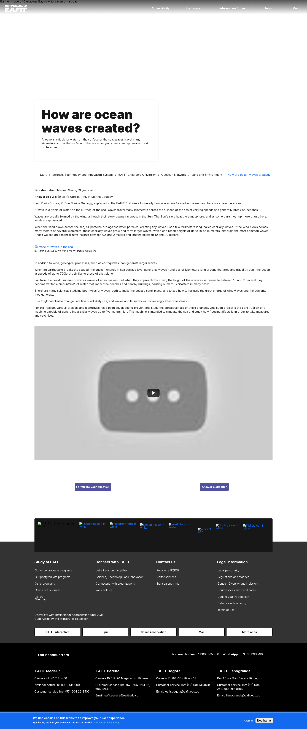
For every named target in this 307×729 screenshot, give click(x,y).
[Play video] (153, 393)
